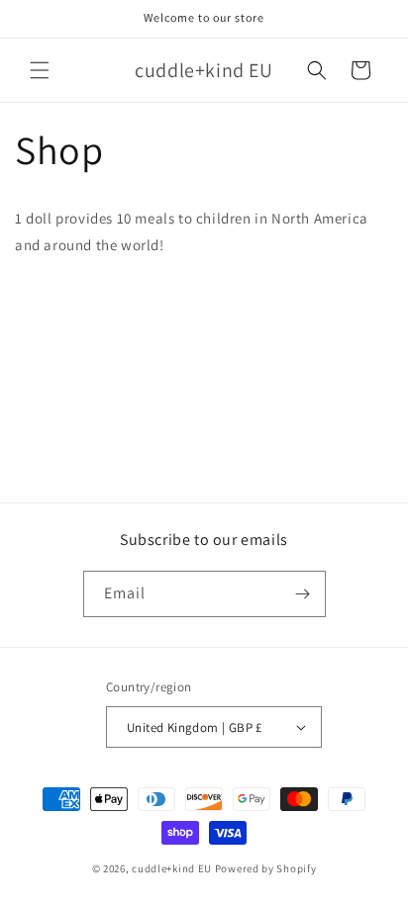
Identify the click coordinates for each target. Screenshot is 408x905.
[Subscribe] (303, 594)
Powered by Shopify (266, 868)
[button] (39, 70)
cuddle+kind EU (172, 868)
